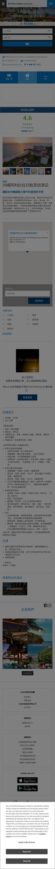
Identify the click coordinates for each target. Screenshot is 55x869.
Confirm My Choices (26, 842)
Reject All (27, 852)
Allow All (26, 861)
